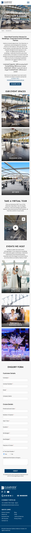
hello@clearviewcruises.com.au (15, 80)
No (12, 454)
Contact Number (8, 383)
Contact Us (5, 520)
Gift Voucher (5, 518)
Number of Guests (8, 414)
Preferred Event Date (9, 408)
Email (5, 390)
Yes (6, 454)
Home (3, 30)
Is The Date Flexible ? (9, 451)
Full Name (6, 377)
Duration (6, 427)
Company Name (7, 396)
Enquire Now (15, 84)
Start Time (6, 420)
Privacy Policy (17, 518)
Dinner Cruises (6, 512)
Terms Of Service (19, 516)
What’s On (4, 514)
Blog (15, 512)
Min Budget (6, 433)
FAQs (15, 514)
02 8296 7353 (15, 78)
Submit (15, 471)
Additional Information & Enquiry (11, 457)
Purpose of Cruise (8, 445)
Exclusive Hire (8, 30)
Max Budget (6, 439)
